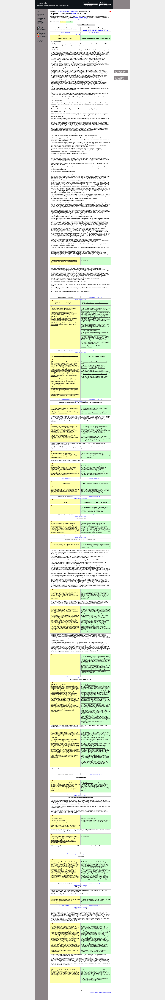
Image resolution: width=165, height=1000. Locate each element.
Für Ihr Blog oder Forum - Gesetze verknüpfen (120, 72)
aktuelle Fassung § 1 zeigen (80, 34)
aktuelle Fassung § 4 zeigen (80, 401)
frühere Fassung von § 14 (65, 905)
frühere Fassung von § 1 (65, 32)
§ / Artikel (86, 5)
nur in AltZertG (104, 6)
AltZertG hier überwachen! (86, 24)
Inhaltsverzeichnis (94, 992)
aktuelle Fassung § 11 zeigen (80, 795)
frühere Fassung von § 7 (65, 535)
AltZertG (74, 14)
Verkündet (40, 17)
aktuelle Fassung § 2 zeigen (80, 299)
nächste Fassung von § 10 (95, 774)
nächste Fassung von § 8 (95, 676)
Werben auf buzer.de (40, 41)
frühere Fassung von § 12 (65, 853)
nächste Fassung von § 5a (95, 496)
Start (38, 11)
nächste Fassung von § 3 (95, 350)
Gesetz (91, 5)
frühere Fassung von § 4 (65, 399)
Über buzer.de (41, 18)
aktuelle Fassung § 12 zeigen (80, 854)
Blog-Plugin (42, 28)
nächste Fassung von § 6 (95, 514)
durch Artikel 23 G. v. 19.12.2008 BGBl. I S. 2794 (95, 30)
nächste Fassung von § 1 (95, 32)
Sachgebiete (40, 14)
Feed (40, 34)
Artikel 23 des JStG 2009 (80, 17)
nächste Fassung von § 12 (95, 853)
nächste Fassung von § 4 (95, 399)
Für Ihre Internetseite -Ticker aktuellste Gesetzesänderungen (120, 78)
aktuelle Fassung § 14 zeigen (80, 907)
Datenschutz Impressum (40, 23)
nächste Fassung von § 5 (95, 478)
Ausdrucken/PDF (102, 992)
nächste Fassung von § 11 (95, 793)
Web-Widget (42, 33)
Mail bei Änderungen (105, 11)
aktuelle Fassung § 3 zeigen (80, 352)
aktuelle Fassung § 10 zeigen (80, 775)
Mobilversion (42, 29)
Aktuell (39, 15)
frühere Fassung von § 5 (65, 478)
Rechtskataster (43, 36)
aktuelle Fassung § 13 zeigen (80, 885)
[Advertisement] (121, 40)
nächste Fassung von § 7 (95, 535)
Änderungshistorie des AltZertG (82, 19)
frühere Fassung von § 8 (65, 676)
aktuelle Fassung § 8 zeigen (80, 677)
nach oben (108, 992)
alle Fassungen (74, 11)
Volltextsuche (102, 3)
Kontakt (39, 21)
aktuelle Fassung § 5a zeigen (80, 498)
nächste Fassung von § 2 (95, 297)
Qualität (39, 19)
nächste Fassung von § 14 (95, 905)
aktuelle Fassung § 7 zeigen (80, 537)
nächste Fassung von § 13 (95, 883)
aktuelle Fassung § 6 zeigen (80, 516)
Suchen (39, 13)
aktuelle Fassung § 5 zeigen (80, 479)
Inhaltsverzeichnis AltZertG (64, 11)
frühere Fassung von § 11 (65, 793)
